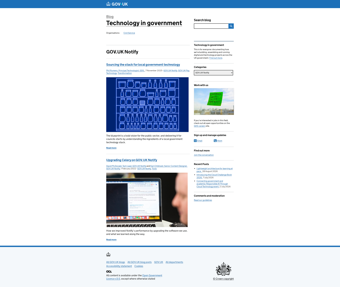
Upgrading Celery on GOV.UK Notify (131, 160)
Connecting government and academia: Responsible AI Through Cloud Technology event (212, 184)
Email (199, 140)
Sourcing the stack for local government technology (143, 64)
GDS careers (199, 126)
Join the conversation (204, 155)
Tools (154, 168)
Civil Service (129, 33)
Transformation (125, 73)
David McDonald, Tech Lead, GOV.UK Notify (126, 166)
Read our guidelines (203, 200)
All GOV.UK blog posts (140, 262)
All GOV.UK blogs (115, 262)
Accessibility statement (119, 266)
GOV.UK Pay (183, 70)
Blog (110, 16)
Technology (111, 73)
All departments (174, 262)
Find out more (215, 58)
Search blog (202, 20)
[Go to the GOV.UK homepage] (117, 4)
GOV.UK (158, 262)
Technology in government (144, 23)
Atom (219, 140)
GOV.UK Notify (170, 70)
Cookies (138, 266)
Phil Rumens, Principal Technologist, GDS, (125, 70)
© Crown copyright (223, 278)
